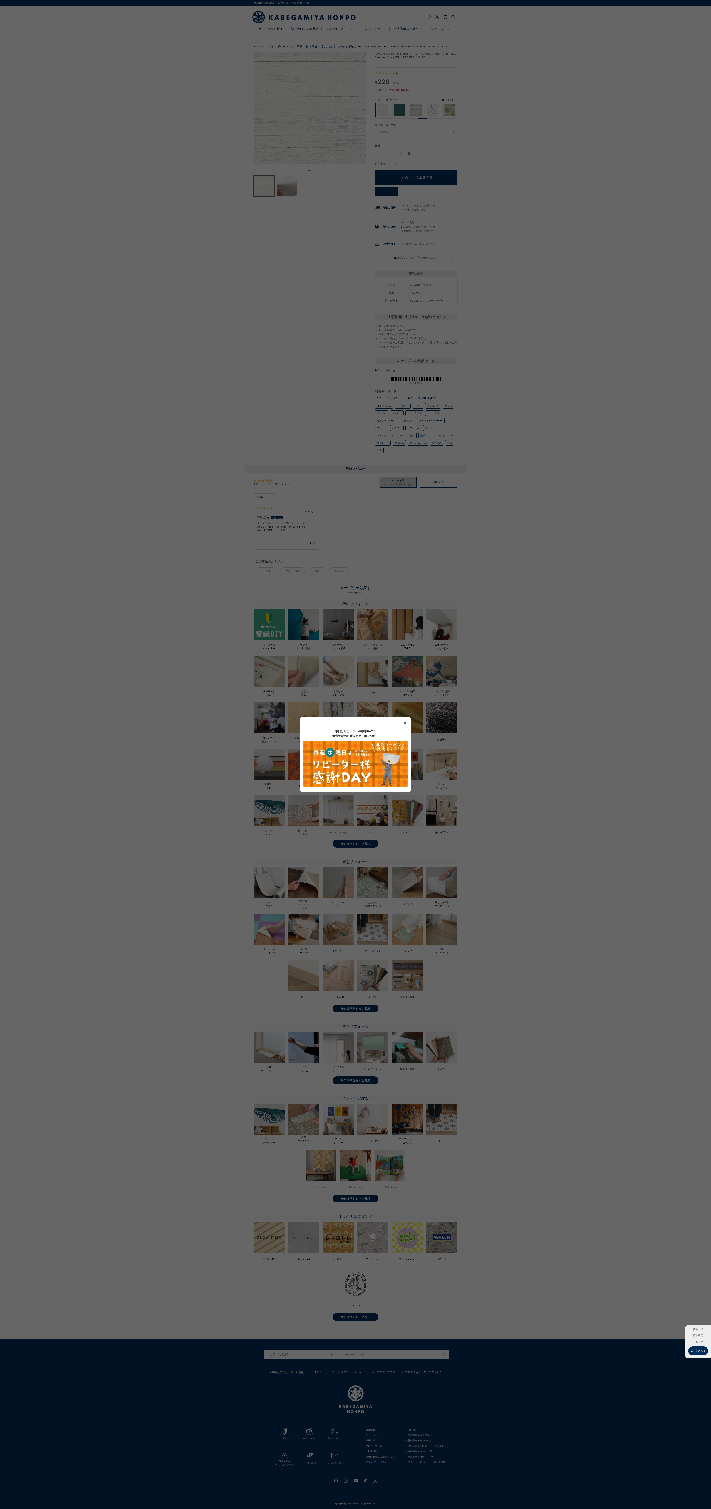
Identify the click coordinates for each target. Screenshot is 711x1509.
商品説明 (698, 1335)
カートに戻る (698, 1350)
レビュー (698, 1341)
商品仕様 (698, 1329)
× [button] (405, 722)
